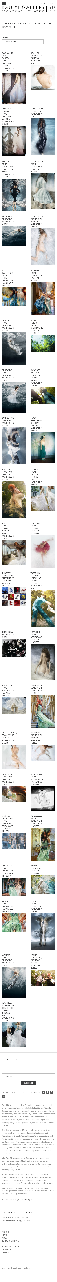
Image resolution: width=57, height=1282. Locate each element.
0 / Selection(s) (48, 3)
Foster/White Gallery (11, 1218)
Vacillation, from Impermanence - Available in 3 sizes (37, 779)
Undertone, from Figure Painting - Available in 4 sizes (36, 738)
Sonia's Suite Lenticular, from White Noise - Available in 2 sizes (8, 169)
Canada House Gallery (11, 1220)
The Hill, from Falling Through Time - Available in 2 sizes (8, 531)
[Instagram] (51, 1092)
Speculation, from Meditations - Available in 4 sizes (37, 166)
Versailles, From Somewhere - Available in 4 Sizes (8, 871)
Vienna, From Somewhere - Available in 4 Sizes (8, 906)
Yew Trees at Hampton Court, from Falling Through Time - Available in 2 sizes (8, 1012)
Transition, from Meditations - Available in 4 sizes (36, 637)
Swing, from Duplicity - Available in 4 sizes (8, 422)
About (5, 1238)
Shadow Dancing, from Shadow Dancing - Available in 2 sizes (8, 116)
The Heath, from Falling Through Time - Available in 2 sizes (36, 477)
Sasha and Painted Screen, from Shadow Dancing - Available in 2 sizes (8, 62)
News (4, 1235)
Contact (6, 1252)
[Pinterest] (3, 1096)
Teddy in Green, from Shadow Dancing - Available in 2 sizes (36, 424)
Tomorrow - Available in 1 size (8, 634)
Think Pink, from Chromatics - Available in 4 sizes (36, 528)
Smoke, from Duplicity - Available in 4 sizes (37, 113)
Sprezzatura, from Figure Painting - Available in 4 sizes (37, 221)
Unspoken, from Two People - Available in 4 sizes (8, 779)
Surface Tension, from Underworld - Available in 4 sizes (37, 326)
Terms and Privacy (11, 1246)
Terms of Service (10, 1241)
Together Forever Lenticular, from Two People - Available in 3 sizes (36, 580)
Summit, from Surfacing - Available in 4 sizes (8, 325)
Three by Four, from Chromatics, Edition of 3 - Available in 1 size (8, 579)
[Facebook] (47, 1092)
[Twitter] (43, 1092)
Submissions (8, 1249)
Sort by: (5, 37)
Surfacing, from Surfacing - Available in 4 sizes (8, 375)
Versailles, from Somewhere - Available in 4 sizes (36, 821)
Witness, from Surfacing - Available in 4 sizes (8, 960)
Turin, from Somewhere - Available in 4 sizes (36, 689)
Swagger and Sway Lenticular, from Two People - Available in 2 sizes (36, 378)
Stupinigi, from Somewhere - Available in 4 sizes (36, 275)
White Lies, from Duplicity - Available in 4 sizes (36, 906)
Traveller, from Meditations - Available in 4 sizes (8, 690)
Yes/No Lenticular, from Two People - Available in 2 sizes (36, 961)
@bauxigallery (28, 1199)
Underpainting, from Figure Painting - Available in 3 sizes (8, 738)
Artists (6, 1232)
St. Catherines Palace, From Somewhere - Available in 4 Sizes (8, 278)
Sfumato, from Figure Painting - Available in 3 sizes (36, 58)
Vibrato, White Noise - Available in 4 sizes (36, 870)
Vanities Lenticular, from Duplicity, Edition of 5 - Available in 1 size (7, 823)
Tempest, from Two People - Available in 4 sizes (8, 474)
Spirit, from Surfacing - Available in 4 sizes (8, 220)
